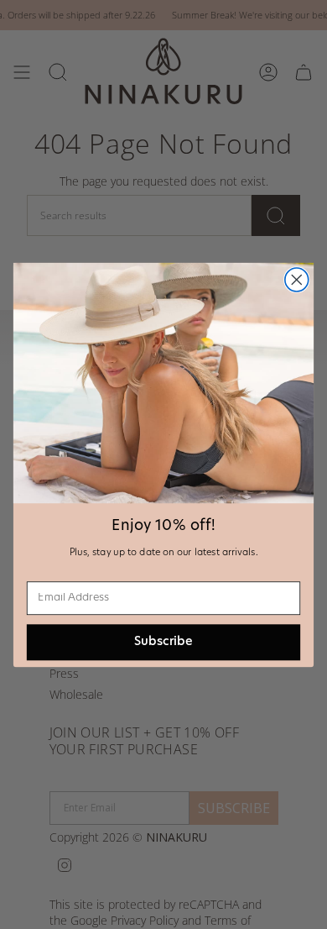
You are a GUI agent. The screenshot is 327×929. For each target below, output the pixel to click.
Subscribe (163, 642)
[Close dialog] (297, 279)
